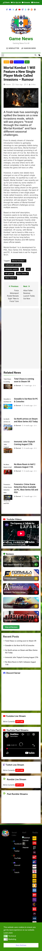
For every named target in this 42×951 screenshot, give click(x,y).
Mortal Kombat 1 (18, 261)
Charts (7, 2)
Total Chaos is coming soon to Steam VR (20, 641)
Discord (17, 865)
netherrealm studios (13, 265)
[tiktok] (16, 9)
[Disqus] (21, 338)
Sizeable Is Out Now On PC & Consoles (19, 645)
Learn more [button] (8, 933)
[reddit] (31, 9)
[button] (6, 936)
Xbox (27, 62)
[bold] (25, 9)
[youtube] (19, 9)
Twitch (16, 872)
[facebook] (7, 9)
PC (11, 62)
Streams (27, 2)
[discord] (10, 9)
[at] (28, 9)
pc (22, 269)
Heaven (8, 84)
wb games (9, 273)
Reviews (36, 2)
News (6, 62)
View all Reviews (11, 627)
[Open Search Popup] (35, 55)
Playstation (19, 62)
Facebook (18, 844)
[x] (13, 9)
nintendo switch (11, 269)
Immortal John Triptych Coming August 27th (21, 657)
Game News (21, 38)
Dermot (18, 385)
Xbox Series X (10, 278)
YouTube (17, 858)
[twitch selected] (22, 9)
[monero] (34, 9)
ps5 (28, 269)
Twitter (16, 851)
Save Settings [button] (21, 945)
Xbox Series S (22, 273)
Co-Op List (17, 2)
